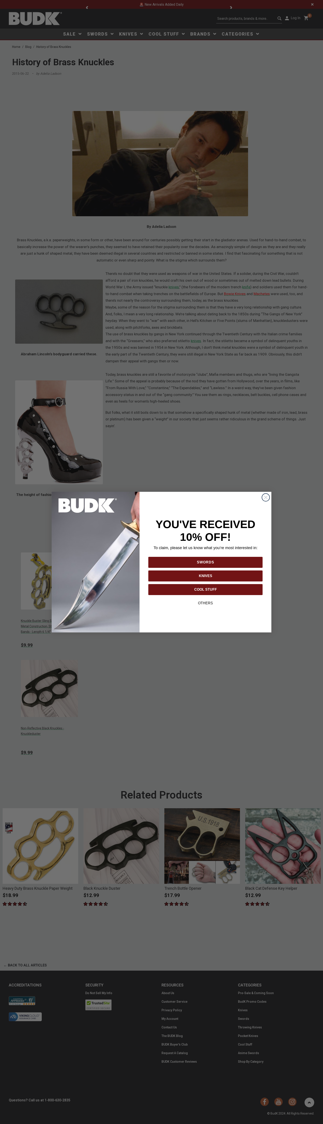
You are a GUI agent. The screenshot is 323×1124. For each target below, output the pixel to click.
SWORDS (205, 562)
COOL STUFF (205, 589)
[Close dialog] (266, 497)
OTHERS (205, 603)
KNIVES (205, 576)
